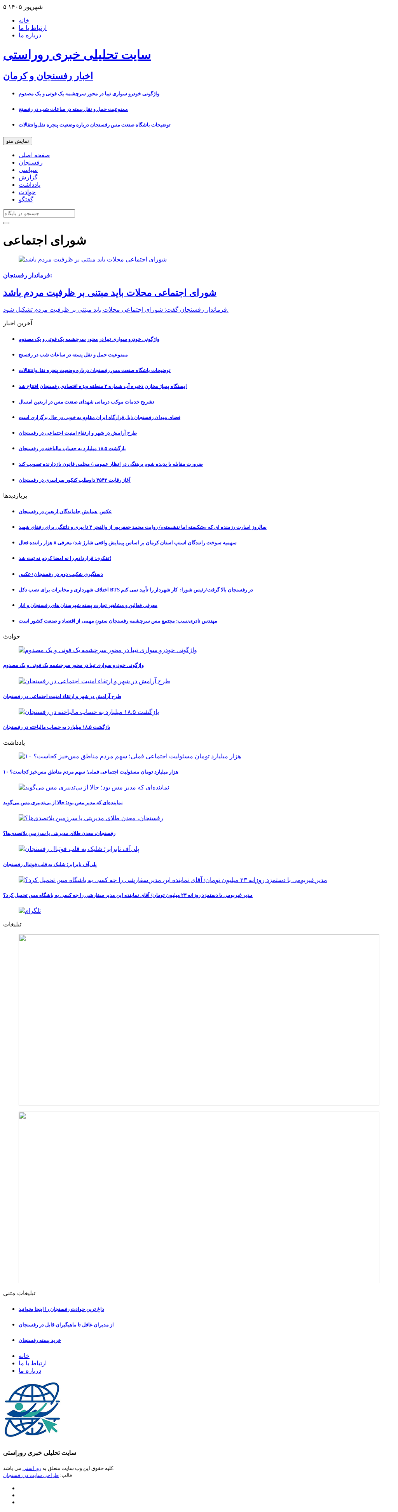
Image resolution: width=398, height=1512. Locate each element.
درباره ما (30, 35)
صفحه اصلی (34, 155)
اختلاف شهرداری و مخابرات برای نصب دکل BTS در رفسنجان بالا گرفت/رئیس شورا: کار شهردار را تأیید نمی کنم (136, 590)
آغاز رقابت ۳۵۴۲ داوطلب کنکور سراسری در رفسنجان (75, 480)
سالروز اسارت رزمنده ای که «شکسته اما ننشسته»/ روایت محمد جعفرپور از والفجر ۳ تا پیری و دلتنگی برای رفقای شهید (143, 527)
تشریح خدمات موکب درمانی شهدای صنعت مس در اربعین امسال (86, 402)
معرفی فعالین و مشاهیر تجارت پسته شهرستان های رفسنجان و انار (88, 605)
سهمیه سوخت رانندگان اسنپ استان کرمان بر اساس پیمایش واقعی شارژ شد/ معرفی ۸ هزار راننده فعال (128, 543)
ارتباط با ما (33, 28)
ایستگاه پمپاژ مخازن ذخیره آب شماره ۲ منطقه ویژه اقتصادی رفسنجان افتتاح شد (103, 386)
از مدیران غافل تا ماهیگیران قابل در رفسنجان (66, 1325)
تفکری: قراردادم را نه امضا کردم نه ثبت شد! (65, 558)
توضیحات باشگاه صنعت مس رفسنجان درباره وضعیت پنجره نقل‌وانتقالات (95, 125)
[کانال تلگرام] (199, 910)
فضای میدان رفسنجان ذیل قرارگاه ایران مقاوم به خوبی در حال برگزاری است (99, 417)
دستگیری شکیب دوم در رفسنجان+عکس (61, 574)
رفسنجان (31, 162)
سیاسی (28, 170)
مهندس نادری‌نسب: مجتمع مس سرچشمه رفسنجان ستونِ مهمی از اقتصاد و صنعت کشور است (118, 621)
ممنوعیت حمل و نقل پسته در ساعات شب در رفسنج (73, 109)
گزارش (28, 177)
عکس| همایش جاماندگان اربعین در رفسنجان (65, 511)
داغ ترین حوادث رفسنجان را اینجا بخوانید (61, 1309)
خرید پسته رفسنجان (40, 1340)
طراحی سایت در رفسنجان (31, 1475)
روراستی (32, 1468)
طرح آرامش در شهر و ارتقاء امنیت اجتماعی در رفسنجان (78, 433)
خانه (24, 20)
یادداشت (29, 184)
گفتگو (26, 199)
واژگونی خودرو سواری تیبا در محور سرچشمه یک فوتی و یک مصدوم (89, 93)
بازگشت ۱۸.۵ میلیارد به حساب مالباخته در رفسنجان (72, 448)
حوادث (27, 192)
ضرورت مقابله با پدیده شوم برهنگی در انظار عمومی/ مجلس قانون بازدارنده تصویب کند (111, 464)
